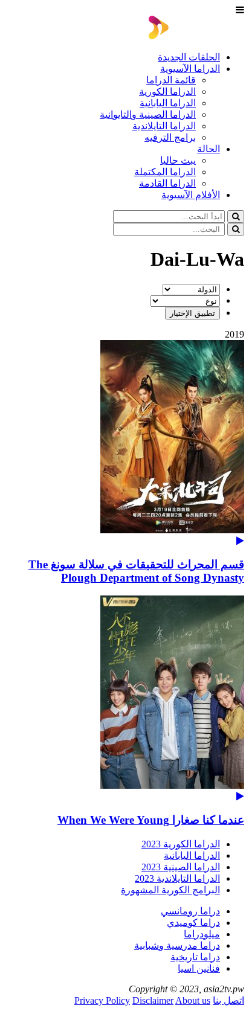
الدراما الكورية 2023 (180, 844)
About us (192, 1000)
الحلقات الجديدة (189, 57)
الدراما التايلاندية (164, 126)
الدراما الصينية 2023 (180, 867)
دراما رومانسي (190, 911)
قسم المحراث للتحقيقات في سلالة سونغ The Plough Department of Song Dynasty (136, 571)
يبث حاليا (178, 160)
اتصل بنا (228, 1000)
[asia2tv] (196, 36)
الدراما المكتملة (165, 172)
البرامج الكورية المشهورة (170, 890)
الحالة (208, 149)
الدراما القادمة (167, 183)
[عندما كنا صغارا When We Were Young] (124, 698)
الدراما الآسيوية (190, 68)
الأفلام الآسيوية (190, 195)
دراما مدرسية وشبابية (177, 945)
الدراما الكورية (167, 91)
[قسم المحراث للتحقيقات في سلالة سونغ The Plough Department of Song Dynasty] (124, 443)
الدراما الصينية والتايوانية (148, 114)
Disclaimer (152, 1000)
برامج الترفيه (170, 137)
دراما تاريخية (195, 957)
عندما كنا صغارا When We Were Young (150, 820)
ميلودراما (202, 934)
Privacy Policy (102, 1000)
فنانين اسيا (199, 968)
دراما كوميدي (193, 922)
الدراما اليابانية (168, 103)
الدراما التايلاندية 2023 (177, 878)
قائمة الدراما (171, 80)
